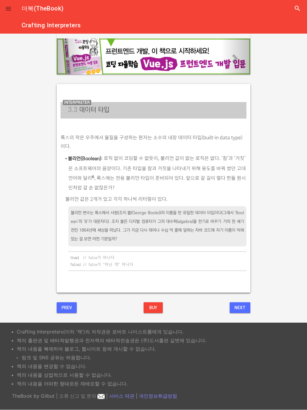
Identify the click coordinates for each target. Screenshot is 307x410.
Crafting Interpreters (51, 25)
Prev (66, 307)
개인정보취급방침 (158, 396)
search (297, 8)
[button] (8, 8)
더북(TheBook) (43, 8)
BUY (153, 307)
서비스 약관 (121, 396)
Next (240, 307)
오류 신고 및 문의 (78, 396)
